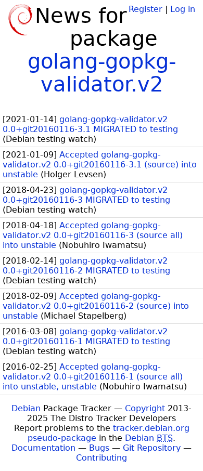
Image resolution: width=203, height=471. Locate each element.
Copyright (145, 408)
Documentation (43, 448)
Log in (182, 9)
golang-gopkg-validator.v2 (102, 72)
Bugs (99, 448)
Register (145, 9)
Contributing (101, 458)
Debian (26, 408)
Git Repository (152, 448)
